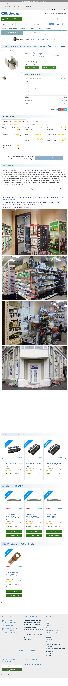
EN (54, 9)
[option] (14, 460)
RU (52, 9)
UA (50, 9)
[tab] (13, 121)
